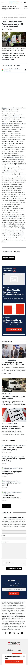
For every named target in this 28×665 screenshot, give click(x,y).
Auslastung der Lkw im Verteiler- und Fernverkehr (13, 321)
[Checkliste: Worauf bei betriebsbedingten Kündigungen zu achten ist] (14, 279)
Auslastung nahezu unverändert (11, 324)
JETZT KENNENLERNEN (14, 330)
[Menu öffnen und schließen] (3, 2)
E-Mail (3, 529)
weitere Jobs (6, 506)
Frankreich (19, 159)
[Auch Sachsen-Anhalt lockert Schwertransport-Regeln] (14, 415)
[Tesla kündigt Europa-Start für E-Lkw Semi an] (14, 385)
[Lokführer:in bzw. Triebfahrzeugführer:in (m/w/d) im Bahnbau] (14, 493)
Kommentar (5, 542)
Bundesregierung (10, 216)
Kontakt (19, 650)
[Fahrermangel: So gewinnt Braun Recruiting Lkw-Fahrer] (14, 351)
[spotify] (22, 632)
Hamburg (4, 108)
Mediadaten (10, 650)
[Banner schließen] (23, 656)
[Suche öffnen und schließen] (21, 2)
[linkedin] (18, 632)
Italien (9, 157)
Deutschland (5, 133)
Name (3, 535)
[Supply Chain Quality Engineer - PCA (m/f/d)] (13, 457)
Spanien (14, 157)
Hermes (4, 123)
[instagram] (14, 632)
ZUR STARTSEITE (8, 258)
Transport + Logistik (18, 15)
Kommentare (8, 65)
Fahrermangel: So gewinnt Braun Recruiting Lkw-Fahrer (13, 364)
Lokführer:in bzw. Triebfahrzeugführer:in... (11, 497)
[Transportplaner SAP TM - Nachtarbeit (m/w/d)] (14, 445)
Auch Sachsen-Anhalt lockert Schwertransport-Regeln (13, 427)
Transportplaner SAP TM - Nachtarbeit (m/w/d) (12, 448)
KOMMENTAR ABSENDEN (14, 568)
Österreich (16, 116)
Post (3, 149)
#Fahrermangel (12, 360)
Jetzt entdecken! (14, 662)
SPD (23, 228)
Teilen (18, 65)
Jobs (7, 654)
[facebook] (5, 633)
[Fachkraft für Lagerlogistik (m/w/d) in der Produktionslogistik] (14, 469)
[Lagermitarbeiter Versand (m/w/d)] (11, 481)
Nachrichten (9, 15)
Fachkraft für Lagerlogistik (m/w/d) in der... (12, 473)
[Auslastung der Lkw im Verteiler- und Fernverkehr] (14, 309)
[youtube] (10, 632)
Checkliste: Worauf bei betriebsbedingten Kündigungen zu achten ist (13, 292)
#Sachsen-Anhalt (12, 423)
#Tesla (10, 393)
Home (3, 15)
